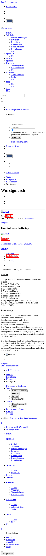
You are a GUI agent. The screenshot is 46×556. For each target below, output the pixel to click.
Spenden (9, 61)
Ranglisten (15, 42)
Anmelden (16, 137)
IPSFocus (22, 386)
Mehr (13, 51)
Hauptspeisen (29, 218)
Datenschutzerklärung (15, 409)
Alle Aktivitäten (17, 75)
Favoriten (15, 40)
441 (12, 261)
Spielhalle (10, 35)
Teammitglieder (17, 65)
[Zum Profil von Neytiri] (5, 212)
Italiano (15, 396)
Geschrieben (16, 244)
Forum (9, 33)
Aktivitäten (10, 72)
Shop (8, 82)
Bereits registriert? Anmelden (18, 109)
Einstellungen (16, 49)
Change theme (7, 554)
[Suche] (2, 101)
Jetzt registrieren (12, 146)
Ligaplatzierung (17, 47)
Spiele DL (10, 54)
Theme (9, 401)
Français (15, 394)
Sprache (9, 388)
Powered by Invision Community (23, 418)
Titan (14, 407)
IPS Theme (10, 386)
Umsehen (10, 63)
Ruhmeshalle (16, 44)
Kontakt (9, 411)
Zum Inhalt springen (9, 2)
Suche (13, 77)
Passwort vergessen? (19, 142)
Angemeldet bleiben (19, 132)
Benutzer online (17, 68)
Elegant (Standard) (19, 404)
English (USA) (17, 399)
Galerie (9, 58)
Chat (8, 89)
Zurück (14, 444)
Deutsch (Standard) (19, 391)
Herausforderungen (19, 37)
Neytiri (4, 248)
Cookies (9, 414)
